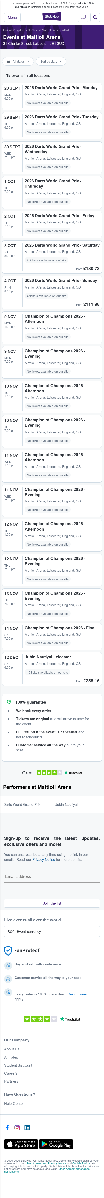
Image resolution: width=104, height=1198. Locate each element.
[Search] (95, 17)
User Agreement (36, 1163)
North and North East (42, 30)
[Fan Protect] (22, 951)
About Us (12, 1049)
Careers (11, 1073)
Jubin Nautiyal (66, 804)
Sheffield (65, 30)
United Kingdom (14, 30)
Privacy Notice (43, 859)
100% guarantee (30, 702)
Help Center (14, 1103)
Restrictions (77, 994)
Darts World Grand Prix (21, 804)
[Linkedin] (27, 1128)
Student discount (18, 1065)
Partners (11, 1081)
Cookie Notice (81, 1163)
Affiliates (11, 1057)
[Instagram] (17, 1128)
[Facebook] (7, 1128)
